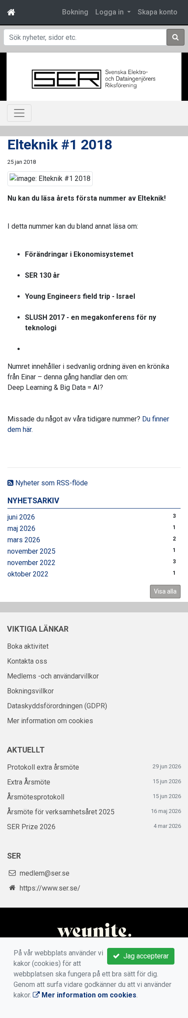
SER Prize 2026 (31, 827)
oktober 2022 (28, 574)
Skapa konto (158, 12)
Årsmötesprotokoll (35, 797)
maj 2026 (21, 528)
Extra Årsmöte (28, 782)
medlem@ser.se (45, 873)
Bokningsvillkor (30, 691)
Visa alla (165, 591)
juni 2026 (21, 517)
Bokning (75, 12)
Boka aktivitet (28, 646)
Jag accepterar (144, 956)
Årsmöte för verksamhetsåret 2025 (61, 812)
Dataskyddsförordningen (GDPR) (57, 706)
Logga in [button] (110, 12)
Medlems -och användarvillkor (53, 676)
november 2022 (31, 562)
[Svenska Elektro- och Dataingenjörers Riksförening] (94, 78)
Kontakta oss (27, 661)
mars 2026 (23, 540)
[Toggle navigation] (19, 113)
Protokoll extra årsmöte (43, 767)
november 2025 (31, 551)
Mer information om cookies (50, 721)
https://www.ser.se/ (50, 888)
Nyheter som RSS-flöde (51, 483)
